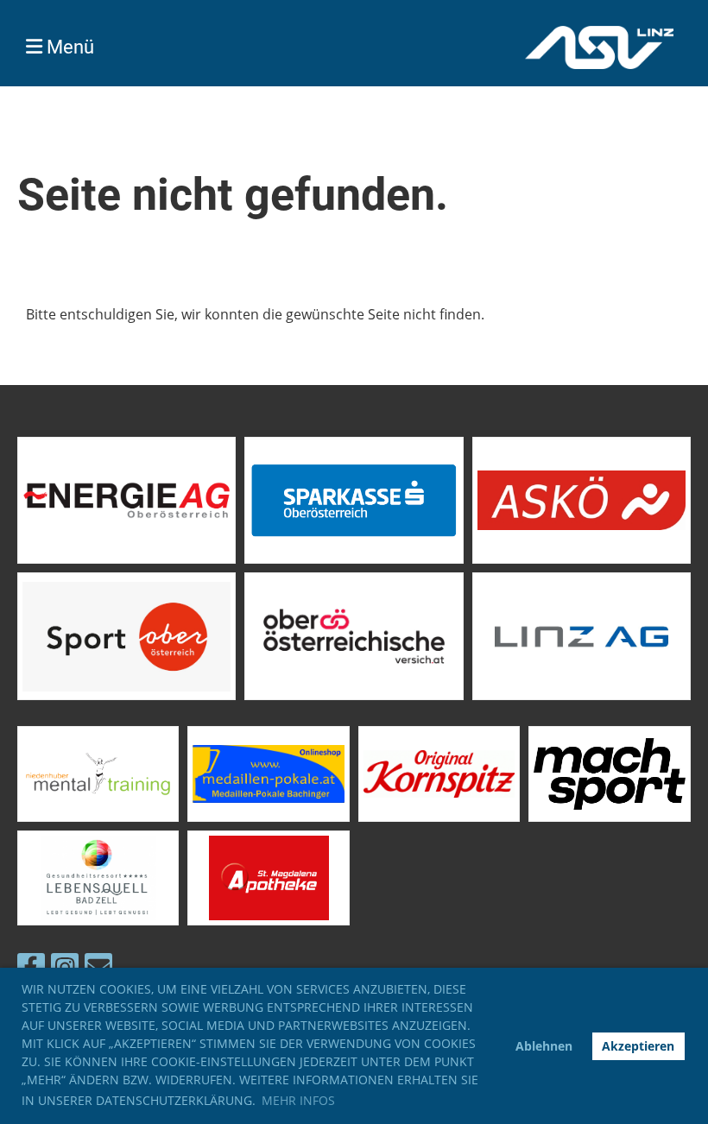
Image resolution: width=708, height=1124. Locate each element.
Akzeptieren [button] (638, 1046)
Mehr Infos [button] (298, 1100)
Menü (68, 47)
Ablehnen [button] (543, 1046)
